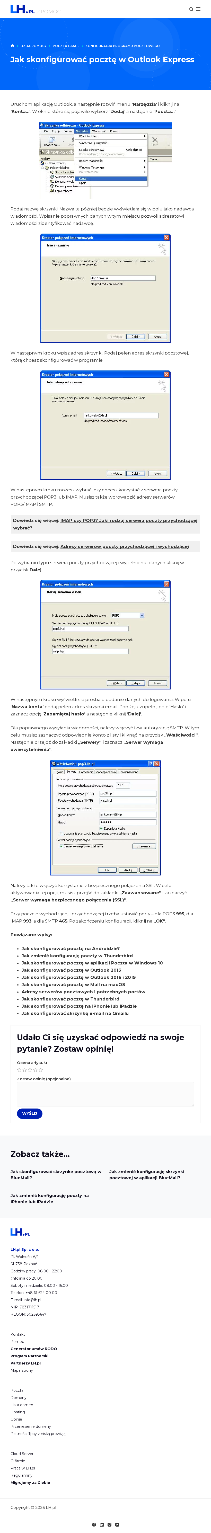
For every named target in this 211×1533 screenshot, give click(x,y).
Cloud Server (22, 1453)
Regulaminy (21, 1475)
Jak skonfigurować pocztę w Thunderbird (70, 999)
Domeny (19, 1397)
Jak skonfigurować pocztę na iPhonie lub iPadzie (79, 1006)
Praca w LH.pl (23, 1468)
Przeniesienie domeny (31, 1426)
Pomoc (17, 1341)
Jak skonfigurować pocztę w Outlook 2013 (71, 970)
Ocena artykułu (32, 1062)
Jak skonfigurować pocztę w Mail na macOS (73, 984)
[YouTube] (117, 1525)
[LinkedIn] (102, 1525)
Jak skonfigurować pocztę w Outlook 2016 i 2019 (79, 977)
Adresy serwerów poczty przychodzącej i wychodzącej (124, 546)
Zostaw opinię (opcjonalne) (44, 1078)
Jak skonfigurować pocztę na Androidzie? (71, 948)
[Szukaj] (191, 9)
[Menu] (198, 9)
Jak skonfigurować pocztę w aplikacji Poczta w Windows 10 (92, 962)
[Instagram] (109, 1525)
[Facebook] (94, 1525)
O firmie (18, 1461)
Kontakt (18, 1334)
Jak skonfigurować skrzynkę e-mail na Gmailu (75, 1013)
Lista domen (22, 1405)
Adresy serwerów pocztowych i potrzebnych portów (83, 991)
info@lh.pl (32, 1300)
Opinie (16, 1419)
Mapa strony (22, 1370)
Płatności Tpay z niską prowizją (38, 1433)
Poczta (17, 1390)
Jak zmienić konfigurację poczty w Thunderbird (77, 955)
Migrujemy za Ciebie (30, 1482)
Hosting (18, 1412)
